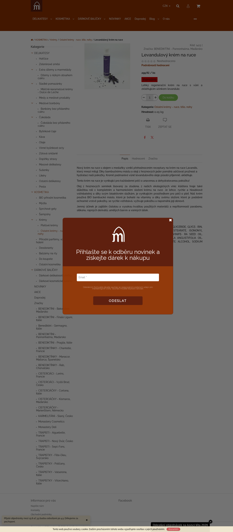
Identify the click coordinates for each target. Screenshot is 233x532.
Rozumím (173, 529)
